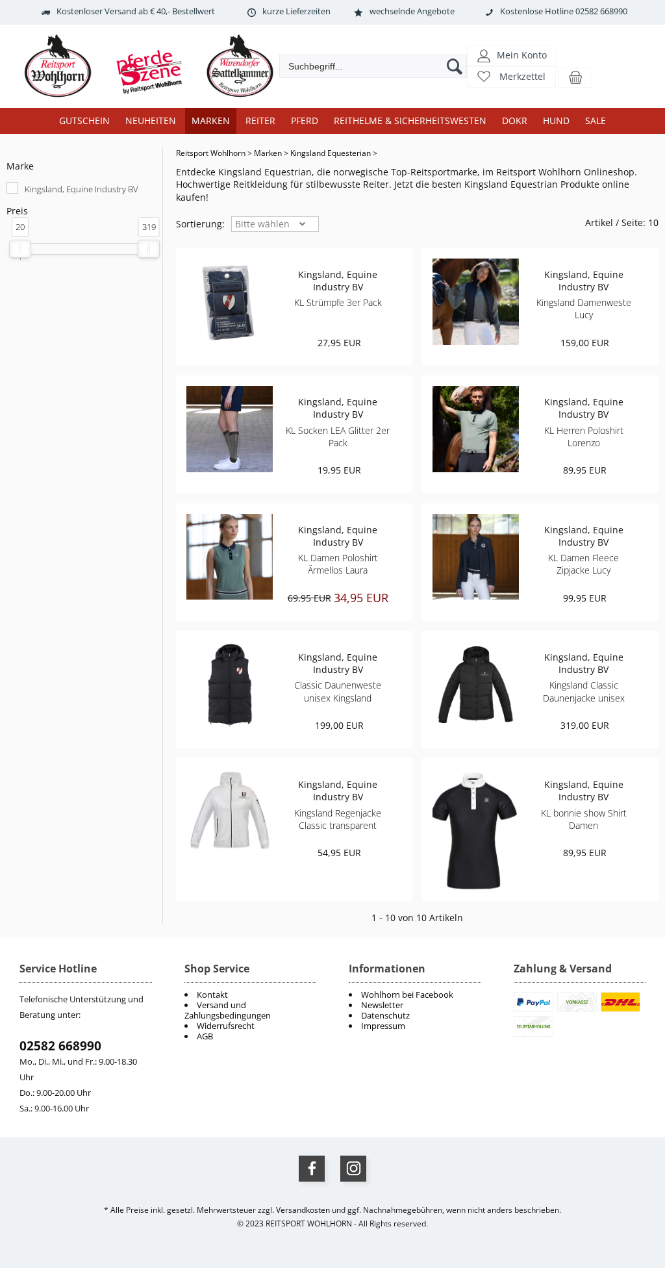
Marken (211, 120)
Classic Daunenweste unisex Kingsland (337, 691)
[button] (512, 55)
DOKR (514, 120)
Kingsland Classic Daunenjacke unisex (584, 691)
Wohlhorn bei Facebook (407, 994)
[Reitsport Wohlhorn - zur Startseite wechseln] (155, 98)
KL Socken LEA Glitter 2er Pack (338, 436)
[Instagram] (353, 1169)
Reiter (260, 120)
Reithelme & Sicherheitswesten (410, 120)
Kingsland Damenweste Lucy (583, 308)
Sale (595, 120)
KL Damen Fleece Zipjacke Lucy (583, 564)
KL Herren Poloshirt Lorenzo (583, 436)
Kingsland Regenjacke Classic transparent (337, 819)
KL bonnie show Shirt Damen (584, 819)
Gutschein (84, 120)
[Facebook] (312, 1169)
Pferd (304, 120)
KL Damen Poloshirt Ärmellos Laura (338, 564)
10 (653, 222)
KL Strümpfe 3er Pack (338, 302)
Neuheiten (150, 120)
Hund (556, 120)
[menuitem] (415, 994)
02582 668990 (60, 1045)
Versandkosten (303, 1209)
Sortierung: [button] (200, 224)
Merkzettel (522, 76)
